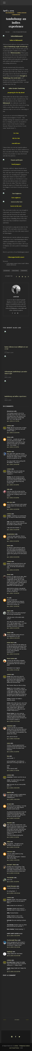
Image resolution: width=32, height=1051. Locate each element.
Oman (8, 574)
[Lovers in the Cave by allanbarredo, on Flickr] (16, 202)
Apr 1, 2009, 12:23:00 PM (13, 432)
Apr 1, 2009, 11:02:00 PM (13, 654)
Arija (8, 489)
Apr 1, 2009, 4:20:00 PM (13, 509)
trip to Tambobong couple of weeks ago (15, 46)
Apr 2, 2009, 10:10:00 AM (13, 721)
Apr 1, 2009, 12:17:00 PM (13, 421)
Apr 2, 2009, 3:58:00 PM (13, 787)
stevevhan (10, 725)
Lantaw (9, 425)
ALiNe (8, 841)
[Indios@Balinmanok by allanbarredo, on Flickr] (16, 36)
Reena (8, 610)
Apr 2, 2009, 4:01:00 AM (13, 670)
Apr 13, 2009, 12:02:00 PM (13, 971)
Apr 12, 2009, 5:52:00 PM (13, 935)
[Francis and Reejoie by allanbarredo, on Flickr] (16, 160)
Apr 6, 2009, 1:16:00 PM (13, 881)
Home (17, 1019)
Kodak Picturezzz (11, 886)
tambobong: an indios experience (15, 396)
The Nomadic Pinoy (12, 940)
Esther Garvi (10, 642)
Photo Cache (10, 658)
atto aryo (9, 502)
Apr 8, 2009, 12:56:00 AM (13, 893)
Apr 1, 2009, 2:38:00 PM (13, 464)
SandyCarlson (11, 534)
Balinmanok (6, 103)
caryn (8, 743)
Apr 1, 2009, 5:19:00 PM (13, 541)
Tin (8, 597)
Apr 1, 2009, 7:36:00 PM (13, 593)
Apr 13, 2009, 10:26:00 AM (13, 955)
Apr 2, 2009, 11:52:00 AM (13, 738)
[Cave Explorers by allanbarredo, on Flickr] (16, 194)
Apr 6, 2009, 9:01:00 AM (13, 873)
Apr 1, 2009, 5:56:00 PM (13, 557)
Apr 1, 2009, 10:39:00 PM (13, 638)
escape (9, 804)
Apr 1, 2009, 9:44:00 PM (13, 628)
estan (8, 545)
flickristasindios (16, 52)
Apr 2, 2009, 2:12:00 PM (13, 751)
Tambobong (16, 14)
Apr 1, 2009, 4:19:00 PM (13, 497)
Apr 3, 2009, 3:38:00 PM (13, 860)
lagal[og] (9, 951)
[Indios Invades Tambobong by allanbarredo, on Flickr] (16, 88)
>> (27, 1019)
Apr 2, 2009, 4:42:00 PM (13, 818)
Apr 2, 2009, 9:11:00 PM (13, 837)
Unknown (9, 851)
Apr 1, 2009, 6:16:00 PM (13, 570)
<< (5, 1019)
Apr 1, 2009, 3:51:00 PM (13, 484)
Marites (9, 451)
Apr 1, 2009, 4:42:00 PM (13, 529)
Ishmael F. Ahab (11, 864)
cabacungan (21, 12)
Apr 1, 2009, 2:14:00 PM (13, 447)
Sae (8, 756)
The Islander (10, 877)
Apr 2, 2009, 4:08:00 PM (13, 799)
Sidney (8, 437)
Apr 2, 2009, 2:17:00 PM (13, 770)
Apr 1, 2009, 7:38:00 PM (13, 606)
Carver (9, 632)
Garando (9, 822)
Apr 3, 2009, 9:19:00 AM (13, 847)
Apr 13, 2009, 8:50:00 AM (13, 947)
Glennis (9, 792)
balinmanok (10, 12)
